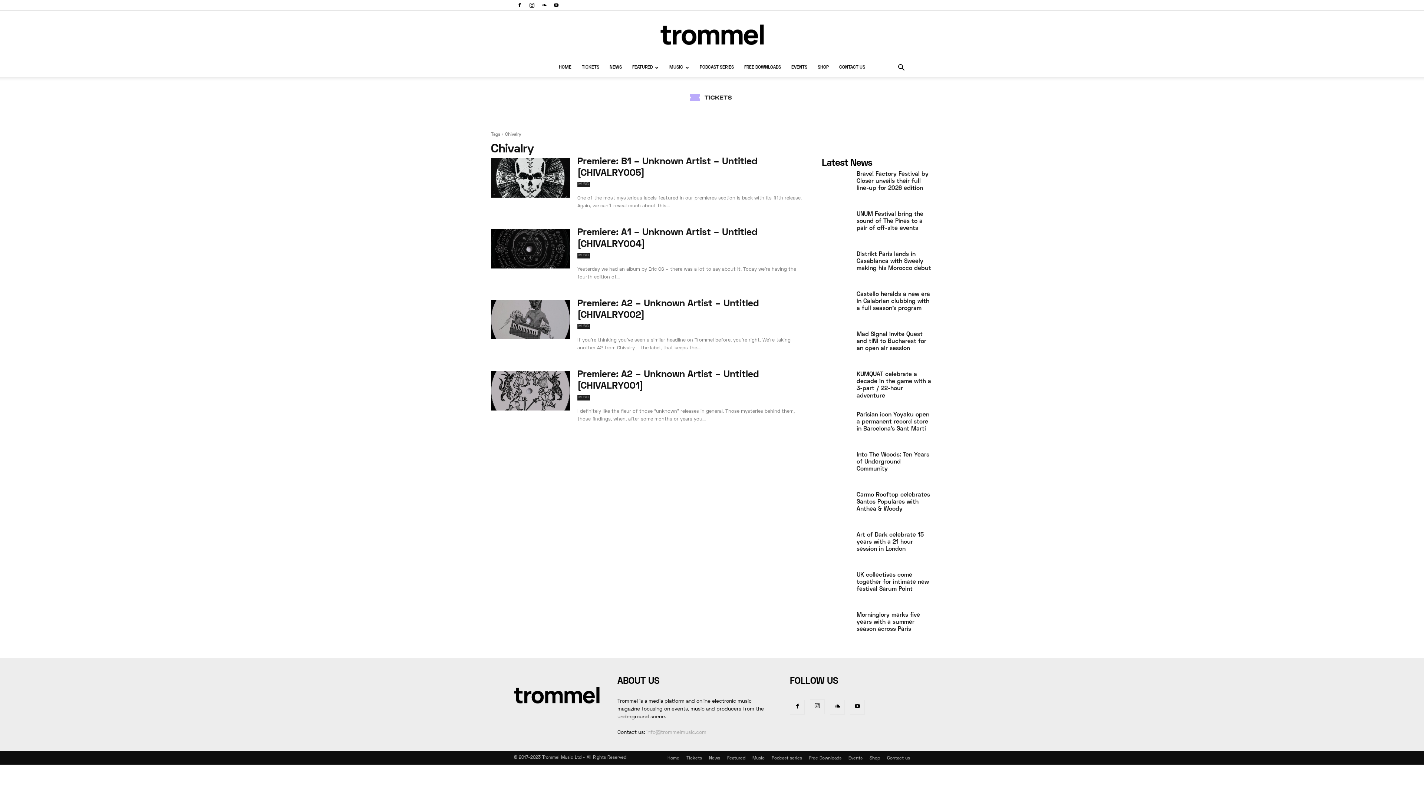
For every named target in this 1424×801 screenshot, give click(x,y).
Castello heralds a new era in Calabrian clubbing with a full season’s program (893, 301)
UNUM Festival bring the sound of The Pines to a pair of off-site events (890, 221)
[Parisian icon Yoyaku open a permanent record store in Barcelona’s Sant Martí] (836, 427)
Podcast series (717, 68)
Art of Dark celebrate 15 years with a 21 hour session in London (890, 542)
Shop (823, 68)
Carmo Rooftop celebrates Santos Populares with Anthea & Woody (893, 502)
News (616, 68)
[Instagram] (531, 5)
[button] (901, 68)
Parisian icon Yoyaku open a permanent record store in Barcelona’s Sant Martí (893, 422)
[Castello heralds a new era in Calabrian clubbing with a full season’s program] (836, 307)
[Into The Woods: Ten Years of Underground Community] (836, 467)
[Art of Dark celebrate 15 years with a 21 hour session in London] (836, 547)
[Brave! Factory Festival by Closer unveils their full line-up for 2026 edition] (836, 186)
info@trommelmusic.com (676, 732)
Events (799, 68)
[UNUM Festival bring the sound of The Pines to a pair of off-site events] (836, 226)
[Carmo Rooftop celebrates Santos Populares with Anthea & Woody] (836, 507)
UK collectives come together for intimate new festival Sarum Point (893, 582)
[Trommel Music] (712, 34)
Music (676, 68)
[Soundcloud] (544, 5)
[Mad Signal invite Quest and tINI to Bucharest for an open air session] (836, 347)
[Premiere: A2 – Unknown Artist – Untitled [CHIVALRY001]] (530, 391)
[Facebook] (519, 5)
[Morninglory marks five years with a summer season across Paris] (836, 627)
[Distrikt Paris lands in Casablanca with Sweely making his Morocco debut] (836, 267)
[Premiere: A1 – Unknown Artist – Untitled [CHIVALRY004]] (530, 248)
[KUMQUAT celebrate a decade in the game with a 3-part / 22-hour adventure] (836, 387)
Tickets (590, 68)
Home (565, 68)
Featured (642, 68)
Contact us (852, 68)
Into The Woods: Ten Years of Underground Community (893, 462)
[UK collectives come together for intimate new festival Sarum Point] (836, 587)
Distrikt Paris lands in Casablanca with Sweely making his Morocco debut (894, 261)
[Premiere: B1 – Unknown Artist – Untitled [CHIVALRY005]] (530, 178)
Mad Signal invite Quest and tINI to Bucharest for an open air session (891, 341)
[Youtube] (556, 5)
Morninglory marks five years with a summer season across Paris (888, 622)
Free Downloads (762, 68)
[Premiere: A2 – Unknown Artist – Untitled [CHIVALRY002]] (530, 320)
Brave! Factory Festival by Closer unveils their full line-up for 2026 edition (893, 181)
